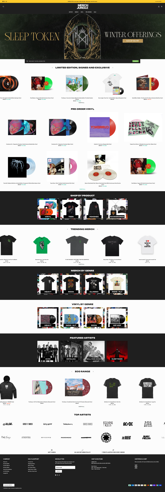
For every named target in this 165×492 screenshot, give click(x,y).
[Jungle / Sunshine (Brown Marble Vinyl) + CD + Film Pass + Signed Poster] (121, 83)
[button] (80, 57)
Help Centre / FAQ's (32, 469)
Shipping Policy (31, 463)
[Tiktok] (6, 1)
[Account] (159, 6)
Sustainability (6, 463)
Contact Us (30, 461)
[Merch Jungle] (82, 6)
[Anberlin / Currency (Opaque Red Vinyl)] (102, 127)
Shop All (81, 102)
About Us (5, 461)
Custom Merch (6, 465)
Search (135, 61)
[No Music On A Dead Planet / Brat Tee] (50, 387)
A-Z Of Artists (6, 471)
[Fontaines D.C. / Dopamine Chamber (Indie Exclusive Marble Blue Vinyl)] (22, 127)
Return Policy (31, 465)
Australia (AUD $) (158, 1)
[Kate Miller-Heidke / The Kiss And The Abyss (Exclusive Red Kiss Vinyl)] (86, 83)
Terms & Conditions (7, 469)
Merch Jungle (8, 488)
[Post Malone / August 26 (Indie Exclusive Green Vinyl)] (143, 166)
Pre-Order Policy (31, 467)
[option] (82, 36)
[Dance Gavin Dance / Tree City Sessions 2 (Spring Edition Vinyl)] (121, 387)
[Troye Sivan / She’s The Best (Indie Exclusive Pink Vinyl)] (62, 166)
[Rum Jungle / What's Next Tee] (121, 245)
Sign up (58, 471)
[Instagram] (4, 1)
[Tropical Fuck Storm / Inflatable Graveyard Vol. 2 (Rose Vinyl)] (143, 127)
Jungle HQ (5, 473)
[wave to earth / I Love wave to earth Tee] (86, 245)
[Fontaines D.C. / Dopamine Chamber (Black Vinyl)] (62, 127)
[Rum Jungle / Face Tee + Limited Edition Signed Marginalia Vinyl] (50, 83)
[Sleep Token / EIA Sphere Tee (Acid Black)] (50, 245)
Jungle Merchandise (18, 488)
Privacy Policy (6, 467)
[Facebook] (3, 1)
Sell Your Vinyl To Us (32, 471)
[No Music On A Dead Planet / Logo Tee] (86, 387)
